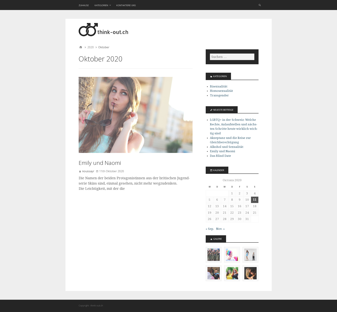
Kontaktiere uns (126, 5)
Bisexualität (218, 86)
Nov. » (220, 229)
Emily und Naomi (100, 162)
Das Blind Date (220, 155)
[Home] (81, 47)
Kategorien (101, 5)
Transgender (219, 95)
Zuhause (84, 5)
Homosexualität (221, 91)
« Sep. (210, 229)
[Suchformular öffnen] (260, 5)
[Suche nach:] (232, 57)
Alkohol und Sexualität (226, 147)
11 (254, 199)
